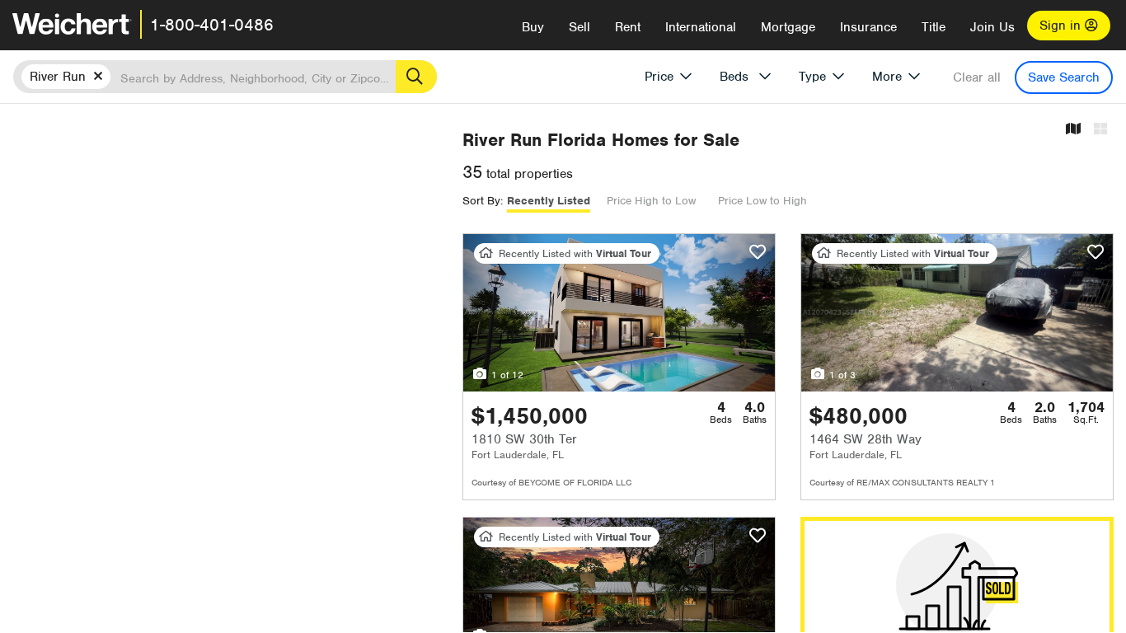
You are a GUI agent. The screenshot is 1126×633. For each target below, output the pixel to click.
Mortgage (788, 27)
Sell (579, 27)
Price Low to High (762, 201)
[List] (1100, 130)
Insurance (868, 27)
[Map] (1073, 130)
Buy (533, 27)
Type (812, 76)
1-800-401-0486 (212, 24)
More (887, 76)
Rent (627, 27)
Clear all (977, 77)
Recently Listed (548, 201)
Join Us (992, 27)
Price (659, 76)
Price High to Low (651, 201)
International (700, 27)
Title (933, 27)
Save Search (1064, 77)
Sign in (1062, 25)
